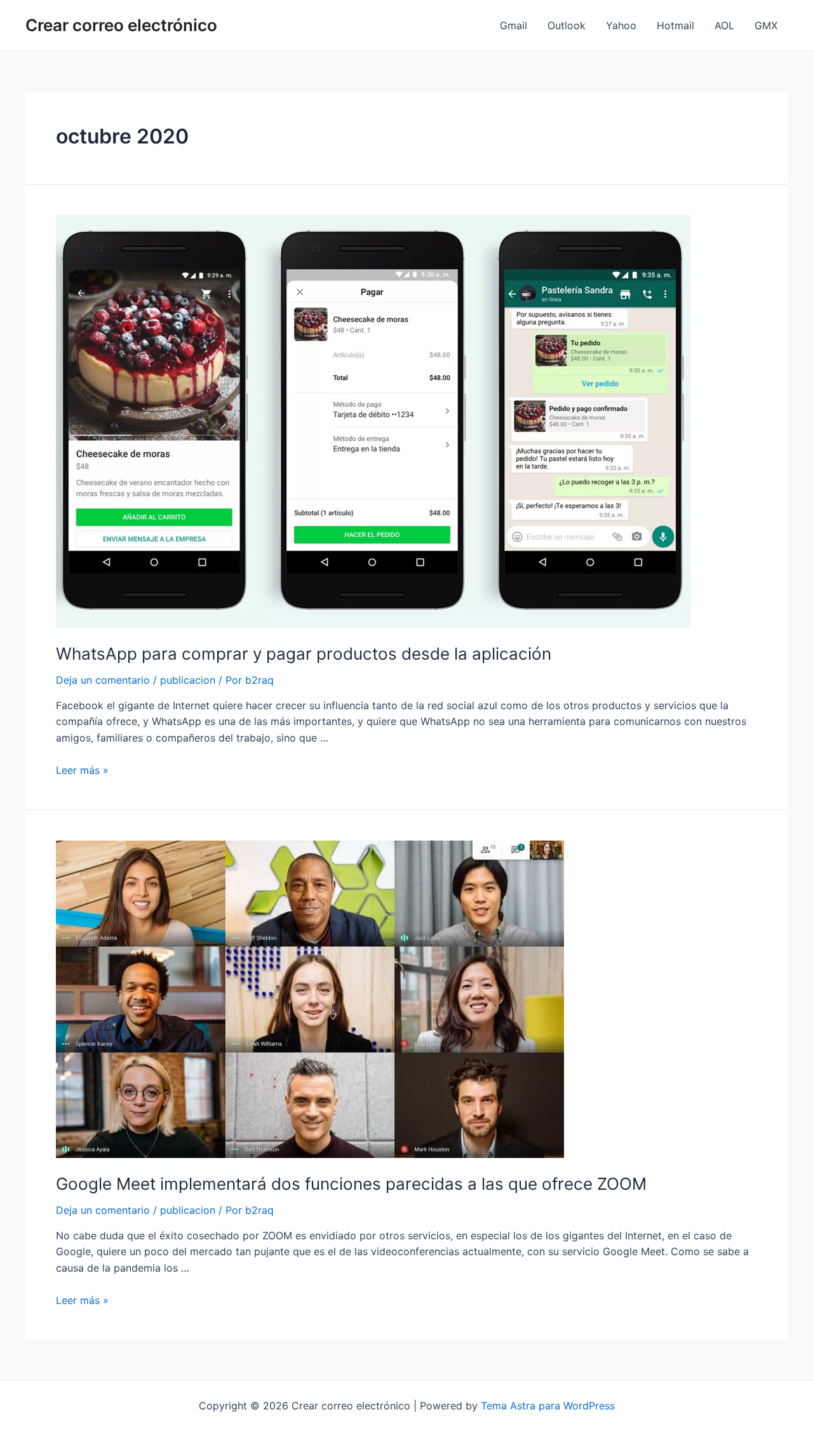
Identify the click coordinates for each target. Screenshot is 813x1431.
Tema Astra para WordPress (548, 1405)
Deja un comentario (103, 680)
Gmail (513, 25)
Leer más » (82, 770)
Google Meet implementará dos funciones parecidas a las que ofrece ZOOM (351, 1184)
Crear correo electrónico (121, 25)
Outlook (567, 25)
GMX (766, 25)
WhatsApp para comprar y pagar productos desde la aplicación (303, 653)
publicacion (187, 680)
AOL (724, 25)
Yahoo (621, 25)
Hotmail (675, 25)
